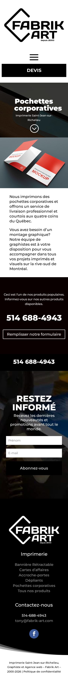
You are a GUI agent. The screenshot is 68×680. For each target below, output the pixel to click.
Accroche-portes (34, 575)
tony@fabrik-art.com (34, 621)
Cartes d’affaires (34, 570)
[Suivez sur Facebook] (34, 633)
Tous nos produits (34, 591)
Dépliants (34, 580)
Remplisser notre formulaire (34, 334)
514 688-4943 (34, 361)
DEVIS (34, 70)
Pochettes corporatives (34, 585)
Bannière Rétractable (34, 564)
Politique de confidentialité (42, 671)
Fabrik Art (52, 667)
